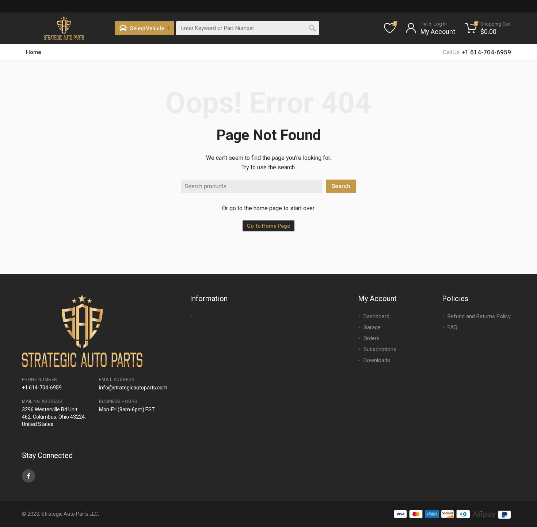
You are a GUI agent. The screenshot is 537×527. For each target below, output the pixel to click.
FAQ (452, 327)
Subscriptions (379, 349)
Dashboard (376, 316)
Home (33, 52)
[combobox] (247, 28)
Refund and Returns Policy (479, 316)
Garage (372, 327)
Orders (371, 338)
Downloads (376, 360)
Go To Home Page (268, 226)
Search (341, 186)
